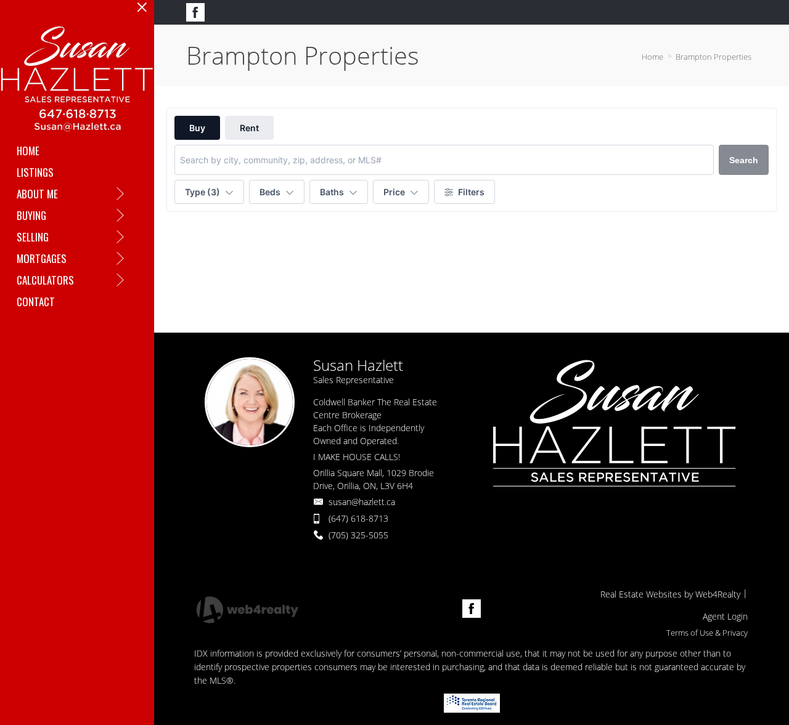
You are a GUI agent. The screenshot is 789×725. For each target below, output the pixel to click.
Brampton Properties (713, 56)
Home (652, 56)
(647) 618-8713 (358, 518)
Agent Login (725, 616)
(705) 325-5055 (358, 535)
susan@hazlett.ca (362, 502)
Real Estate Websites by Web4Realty (670, 594)
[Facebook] (195, 12)
